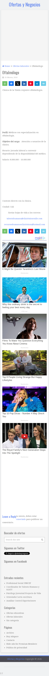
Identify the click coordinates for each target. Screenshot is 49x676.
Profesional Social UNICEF (18, 583)
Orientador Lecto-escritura (19, 597)
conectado (21, 519)
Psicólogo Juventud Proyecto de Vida (23, 593)
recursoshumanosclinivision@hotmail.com (24, 224)
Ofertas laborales (14, 617)
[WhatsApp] (4, 83)
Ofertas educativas (15, 613)
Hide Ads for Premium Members (21, 644)
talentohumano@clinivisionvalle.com (24, 218)
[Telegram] (37, 83)
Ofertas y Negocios (24, 4)
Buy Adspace (12, 636)
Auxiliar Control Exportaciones (21, 601)
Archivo (10, 633)
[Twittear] (17, 83)
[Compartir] (11, 83)
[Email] (43, 83)
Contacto (10, 640)
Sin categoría (12, 620)
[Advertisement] (24, 34)
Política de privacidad (16, 648)
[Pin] (30, 83)
